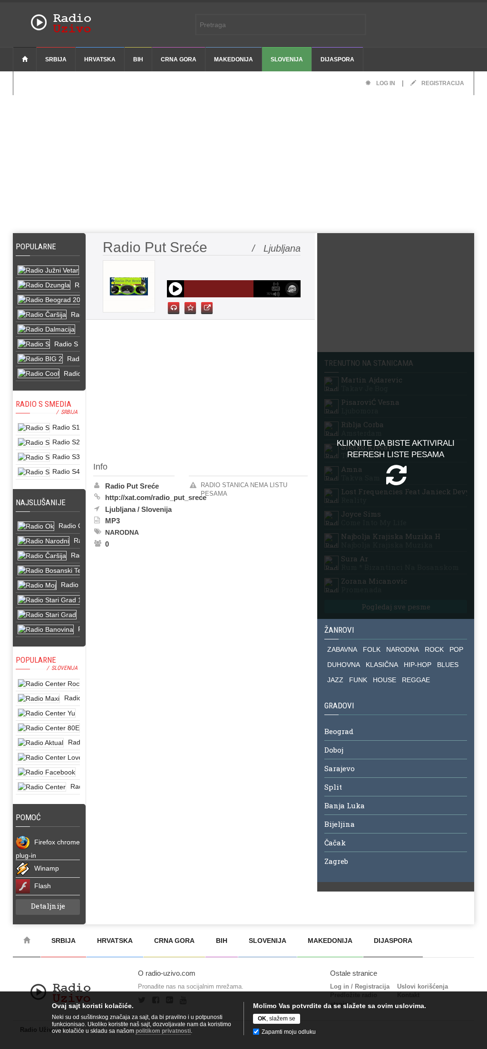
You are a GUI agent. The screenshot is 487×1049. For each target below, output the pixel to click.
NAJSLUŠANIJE (41, 502)
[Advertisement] (243, 161)
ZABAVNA (342, 649)
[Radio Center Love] (48, 757)
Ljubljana (120, 509)
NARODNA (402, 649)
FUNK (358, 680)
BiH (138, 59)
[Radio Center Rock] (48, 683)
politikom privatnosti (163, 1031)
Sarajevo (339, 768)
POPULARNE (36, 660)
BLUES (447, 664)
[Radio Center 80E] (48, 728)
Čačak (335, 842)
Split (333, 787)
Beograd (338, 731)
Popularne (38, 246)
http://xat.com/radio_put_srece (155, 497)
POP (456, 649)
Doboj (333, 750)
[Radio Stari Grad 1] (48, 600)
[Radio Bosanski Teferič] (48, 570)
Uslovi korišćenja (422, 986)
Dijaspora (337, 59)
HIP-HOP (417, 664)
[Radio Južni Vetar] (48, 270)
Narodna (122, 532)
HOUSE (384, 680)
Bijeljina (339, 824)
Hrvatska (100, 59)
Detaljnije (48, 906)
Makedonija (233, 59)
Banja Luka (344, 805)
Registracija (442, 83)
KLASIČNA (382, 664)
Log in (385, 83)
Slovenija (287, 59)
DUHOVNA (343, 664)
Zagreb (336, 861)
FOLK (371, 649)
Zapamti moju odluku (289, 1032)
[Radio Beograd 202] (48, 300)
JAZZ (335, 680)
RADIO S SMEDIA (43, 404)
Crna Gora (178, 59)
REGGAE (416, 680)
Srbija (56, 59)
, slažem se (276, 1018)
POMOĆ (28, 817)
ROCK (434, 649)
